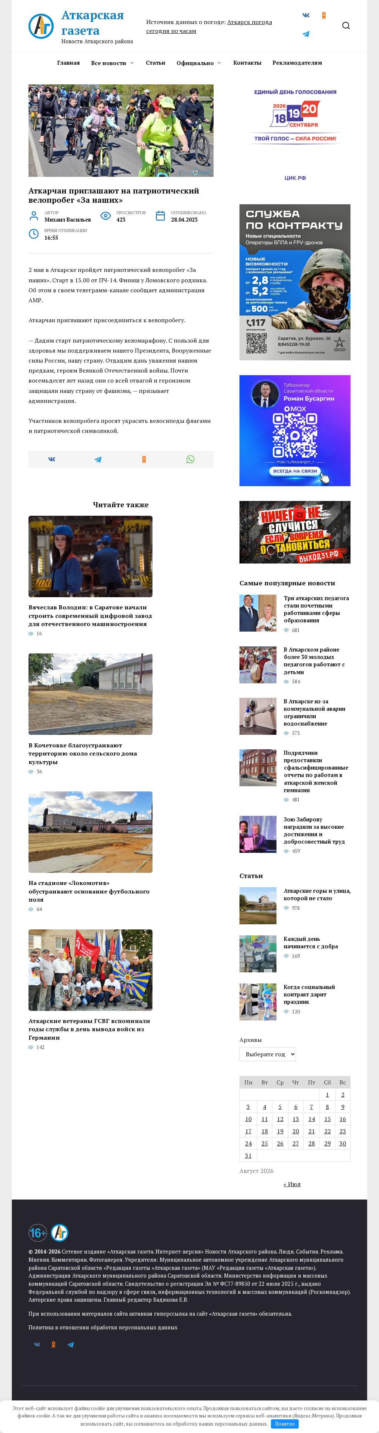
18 (264, 1131)
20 (295, 1131)
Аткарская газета (92, 22)
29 (327, 1143)
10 (248, 1119)
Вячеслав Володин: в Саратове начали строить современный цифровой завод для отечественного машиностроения (90, 615)
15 (327, 1119)
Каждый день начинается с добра (311, 942)
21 (311, 1131)
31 (248, 1155)
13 (295, 1119)
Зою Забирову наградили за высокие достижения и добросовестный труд (314, 830)
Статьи (155, 62)
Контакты (247, 62)
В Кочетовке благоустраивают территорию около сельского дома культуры (82, 753)
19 (280, 1131)
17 (248, 1131)
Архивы (250, 1040)
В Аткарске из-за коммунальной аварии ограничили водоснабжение (314, 712)
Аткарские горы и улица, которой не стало (317, 894)
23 (342, 1131)
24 (248, 1143)
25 (264, 1143)
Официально (195, 63)
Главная (68, 62)
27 (295, 1143)
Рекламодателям (297, 62)
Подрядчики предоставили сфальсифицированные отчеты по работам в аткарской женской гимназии (316, 771)
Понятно (285, 1423)
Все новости (108, 63)
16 (342, 1119)
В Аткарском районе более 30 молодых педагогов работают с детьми (314, 661)
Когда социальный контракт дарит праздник (309, 994)
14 (311, 1119)
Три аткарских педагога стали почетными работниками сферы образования (316, 609)
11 (264, 1119)
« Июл (292, 1184)
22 (327, 1131)
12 (280, 1119)
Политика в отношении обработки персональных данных (102, 1327)
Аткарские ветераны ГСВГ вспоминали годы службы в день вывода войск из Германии (89, 1029)
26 (280, 1143)
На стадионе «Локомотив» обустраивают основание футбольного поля (89, 891)
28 (311, 1143)
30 (342, 1143)
